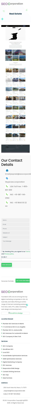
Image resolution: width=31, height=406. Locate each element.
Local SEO (6, 352)
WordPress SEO (8, 349)
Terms (28, 251)
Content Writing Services (11, 372)
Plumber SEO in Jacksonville (12, 330)
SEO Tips (6, 375)
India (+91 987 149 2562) (11, 394)
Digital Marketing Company (12, 362)
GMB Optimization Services (12, 359)
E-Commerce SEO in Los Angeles (14, 327)
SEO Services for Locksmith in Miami (15, 333)
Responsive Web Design (11, 368)
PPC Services (7, 365)
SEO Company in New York (12, 337)
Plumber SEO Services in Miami (13, 324)
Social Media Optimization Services (15, 356)
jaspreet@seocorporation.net (14, 391)
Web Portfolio (7, 378)
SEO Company (8, 346)
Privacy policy (9, 254)
